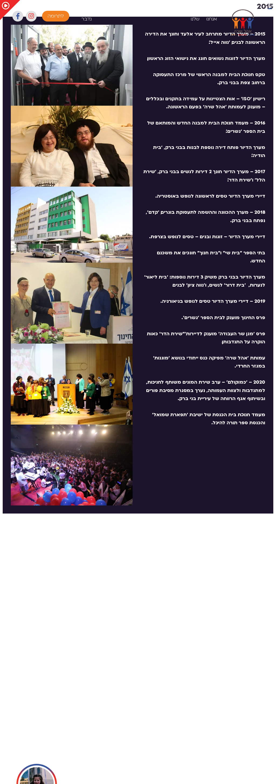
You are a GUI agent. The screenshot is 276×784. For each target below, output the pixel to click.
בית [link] (227, 12)
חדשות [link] (172, 12)
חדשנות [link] (127, 12)
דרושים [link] (105, 12)
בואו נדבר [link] (86, 15)
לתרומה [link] (55, 16)
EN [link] (270, 5)
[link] (242, 22)
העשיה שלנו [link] (192, 15)
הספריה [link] (150, 12)
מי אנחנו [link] (211, 15)
